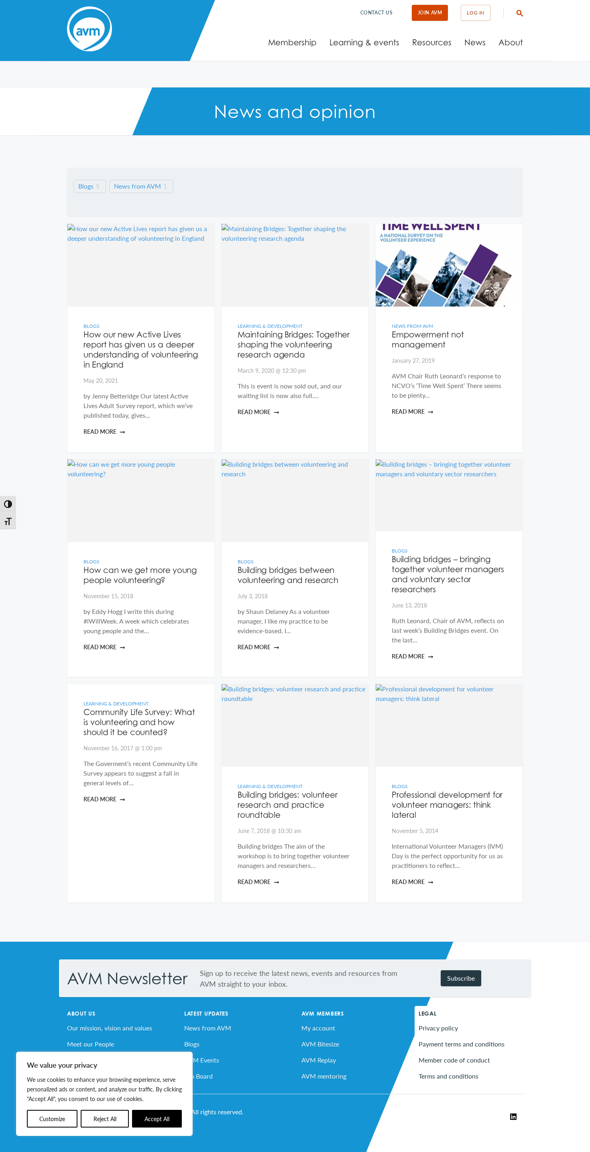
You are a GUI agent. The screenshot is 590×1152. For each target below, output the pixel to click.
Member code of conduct (454, 1060)
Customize (52, 1119)
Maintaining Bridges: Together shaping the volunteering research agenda (294, 345)
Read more (99, 431)
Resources (432, 42)
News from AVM (137, 186)
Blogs (86, 186)
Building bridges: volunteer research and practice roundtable (287, 805)
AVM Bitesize (320, 1043)
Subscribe (461, 978)
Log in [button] (475, 12)
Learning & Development (270, 326)
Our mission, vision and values (109, 1027)
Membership (292, 42)
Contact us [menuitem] (376, 12)
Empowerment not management (428, 339)
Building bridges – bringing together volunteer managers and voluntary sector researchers (448, 574)
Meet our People (90, 1043)
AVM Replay (318, 1060)
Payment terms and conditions (462, 1043)
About (510, 42)
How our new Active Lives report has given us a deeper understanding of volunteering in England (140, 350)
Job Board (198, 1076)
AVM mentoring (323, 1076)
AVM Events (201, 1060)
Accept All (156, 1119)
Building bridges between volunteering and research (288, 575)
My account (318, 1027)
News (475, 42)
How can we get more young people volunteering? (140, 575)
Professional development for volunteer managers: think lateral (447, 805)
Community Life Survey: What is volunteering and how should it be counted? (139, 722)
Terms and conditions (448, 1076)
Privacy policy (438, 1027)
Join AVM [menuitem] (430, 12)
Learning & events (364, 42)
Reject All (105, 1119)
